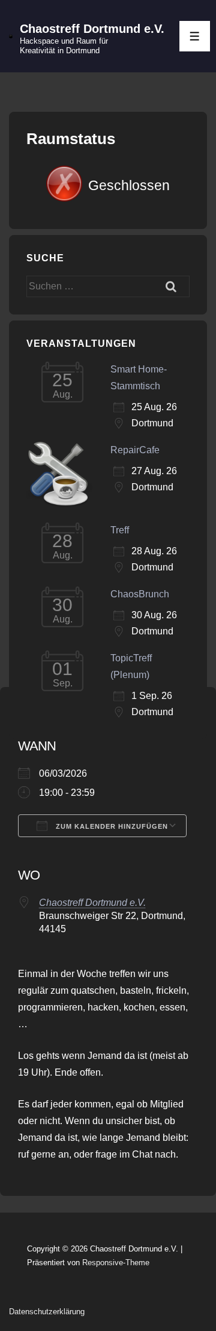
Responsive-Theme (115, 1262)
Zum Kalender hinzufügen (110, 826)
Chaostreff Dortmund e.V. (92, 28)
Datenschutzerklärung (47, 1311)
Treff (119, 530)
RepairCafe (135, 450)
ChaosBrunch (139, 594)
